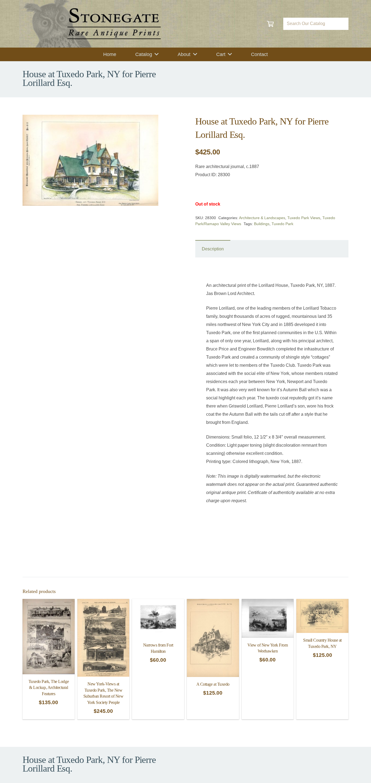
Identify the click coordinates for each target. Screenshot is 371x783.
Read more (48, 713)
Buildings (261, 224)
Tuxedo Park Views (303, 218)
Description (213, 249)
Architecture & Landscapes (262, 218)
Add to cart (213, 713)
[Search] (342, 24)
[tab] (212, 248)
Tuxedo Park (282, 224)
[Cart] (270, 24)
